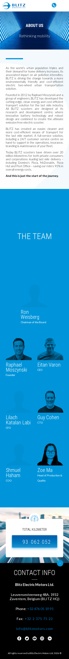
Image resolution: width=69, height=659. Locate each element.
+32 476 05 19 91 (40, 609)
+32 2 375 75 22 (39, 619)
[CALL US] (54, 4)
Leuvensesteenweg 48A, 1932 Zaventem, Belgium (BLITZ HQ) (34, 596)
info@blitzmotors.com (34, 628)
